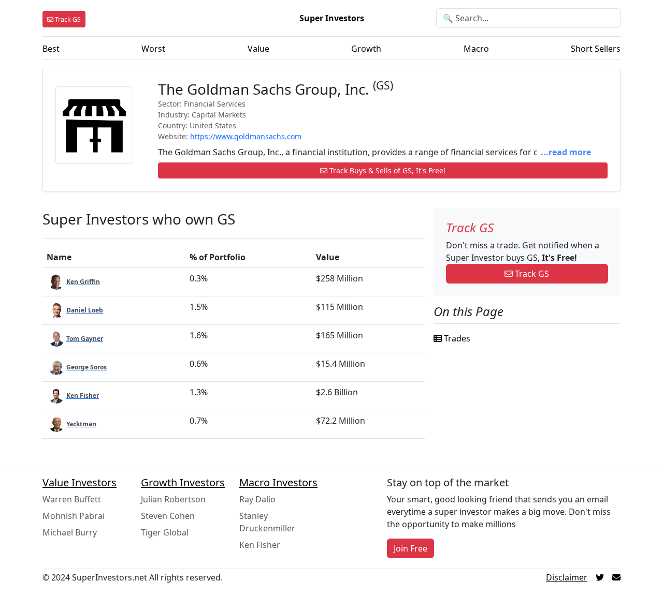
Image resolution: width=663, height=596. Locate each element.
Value (258, 48)
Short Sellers (596, 48)
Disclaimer (566, 577)
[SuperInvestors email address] (616, 577)
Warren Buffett (71, 499)
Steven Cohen (168, 516)
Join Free (410, 548)
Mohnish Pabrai (73, 516)
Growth (366, 48)
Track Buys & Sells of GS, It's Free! (386, 170)
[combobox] (528, 18)
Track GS (531, 273)
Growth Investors (183, 482)
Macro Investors (278, 482)
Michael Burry (69, 532)
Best (51, 48)
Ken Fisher (259, 544)
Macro (476, 48)
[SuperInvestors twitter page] (600, 577)
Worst (153, 48)
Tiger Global (165, 532)
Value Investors (79, 482)
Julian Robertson (173, 499)
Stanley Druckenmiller (267, 522)
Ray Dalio (257, 499)
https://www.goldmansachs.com (245, 136)
